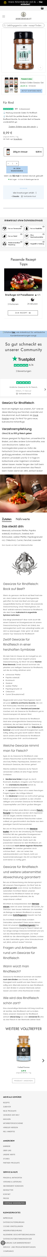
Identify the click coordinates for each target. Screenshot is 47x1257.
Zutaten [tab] (7, 519)
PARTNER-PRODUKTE (11, 1163)
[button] (12, 228)
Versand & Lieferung (12, 1181)
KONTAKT (6, 1194)
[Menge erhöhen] (17, 163)
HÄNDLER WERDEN (10, 1127)
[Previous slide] (8, 295)
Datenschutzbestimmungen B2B (17, 1239)
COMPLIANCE (8, 1251)
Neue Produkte (9, 1111)
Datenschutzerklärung (13, 1222)
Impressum (8, 1218)
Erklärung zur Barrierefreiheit (17, 1243)
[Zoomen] (40, 67)
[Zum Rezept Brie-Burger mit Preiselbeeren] (23, 279)
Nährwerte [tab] (23, 519)
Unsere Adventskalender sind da (23, 1)
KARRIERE (6, 1146)
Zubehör (7, 1106)
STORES (6, 1158)
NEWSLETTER (8, 1190)
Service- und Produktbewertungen (19, 1247)
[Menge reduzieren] (8, 163)
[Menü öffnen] (3, 16)
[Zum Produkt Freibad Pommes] (23, 1048)
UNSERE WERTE (9, 1154)
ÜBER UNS (7, 1150)
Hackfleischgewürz (27, 925)
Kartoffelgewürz (20, 915)
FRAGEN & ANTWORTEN (12, 1177)
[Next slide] (39, 295)
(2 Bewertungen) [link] (24, 109)
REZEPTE (6, 1102)
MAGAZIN (7, 1119)
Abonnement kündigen (13, 1186)
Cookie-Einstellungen (13, 1226)
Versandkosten (17, 139)
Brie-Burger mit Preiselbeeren (19, 295)
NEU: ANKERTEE (9, 1131)
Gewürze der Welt (11, 1115)
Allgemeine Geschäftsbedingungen (19, 1234)
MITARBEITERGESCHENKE (13, 1123)
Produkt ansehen (23, 1081)
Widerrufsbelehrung (12, 1230)
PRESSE (6, 1198)
